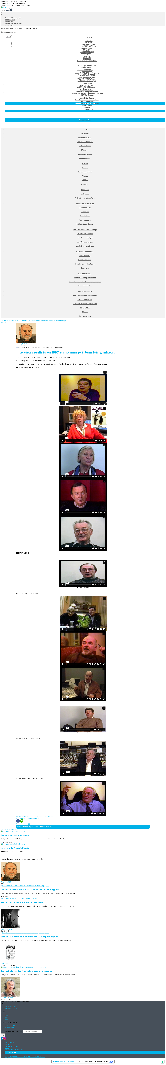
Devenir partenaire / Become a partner (85, 282)
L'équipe (85, 150)
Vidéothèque (10, 20)
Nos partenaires (86, 90)
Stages (87, 107)
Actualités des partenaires (87, 92)
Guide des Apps (85, 220)
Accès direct (9, 1027)
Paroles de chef (11, 22)
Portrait (27, 818)
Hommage (9, 25)
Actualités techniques (87, 65)
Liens (6, 1017)
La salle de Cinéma (87, 75)
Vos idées (85, 184)
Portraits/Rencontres (13, 18)
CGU (6, 1019)
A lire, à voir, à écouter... (85, 198)
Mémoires (85, 212)
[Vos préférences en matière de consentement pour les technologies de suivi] (162, 1061)
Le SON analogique (85, 238)
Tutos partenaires (86, 95)
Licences (8, 1044)
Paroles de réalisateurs (13, 23)
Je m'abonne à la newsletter (12, 1031)
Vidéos (85, 180)
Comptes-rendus (85, 172)
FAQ (6, 1015)
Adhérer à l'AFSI (11, 1008)
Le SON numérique (87, 79)
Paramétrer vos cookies (13, 1050)
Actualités (87, 57)
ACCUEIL (89, 41)
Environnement (87, 109)
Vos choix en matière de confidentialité (93, 1062)
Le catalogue (10, 1026)
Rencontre (34, 818)
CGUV (7, 1048)
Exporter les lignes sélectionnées (13, 2)
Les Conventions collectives (87, 100)
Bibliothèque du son (84, 224)
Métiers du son (85, 146)
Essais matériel (87, 67)
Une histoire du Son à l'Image (87, 73)
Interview (20, 818)
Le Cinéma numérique (85, 246)
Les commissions (85, 154)
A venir (87, 49)
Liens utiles (87, 105)
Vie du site (85, 134)
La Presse (87, 59)
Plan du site (9, 1042)
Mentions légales (11, 1046)
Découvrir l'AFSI (84, 138)
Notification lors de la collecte (64, 1062)
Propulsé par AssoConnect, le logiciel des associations (25, 1057)
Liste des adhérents (89, 46)
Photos (87, 54)
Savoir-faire (87, 71)
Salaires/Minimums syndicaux (85, 304)
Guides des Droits (86, 102)
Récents (86, 51)
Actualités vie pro (87, 98)
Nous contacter (85, 158)
